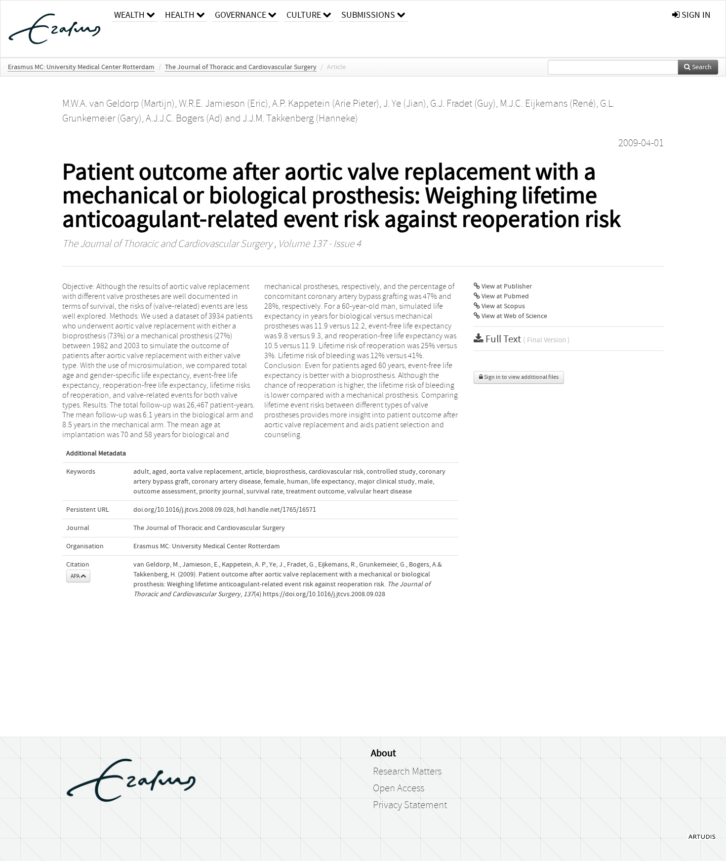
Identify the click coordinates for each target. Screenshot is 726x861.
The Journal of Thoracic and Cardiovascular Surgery (241, 67)
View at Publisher (506, 286)
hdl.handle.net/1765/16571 (276, 510)
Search (701, 67)
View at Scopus (502, 306)
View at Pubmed (504, 296)
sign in (695, 15)
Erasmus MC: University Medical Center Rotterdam (81, 67)
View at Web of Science (513, 316)
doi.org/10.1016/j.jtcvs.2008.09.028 (183, 510)
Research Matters (407, 772)
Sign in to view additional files (521, 377)
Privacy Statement (410, 805)
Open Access (398, 788)
